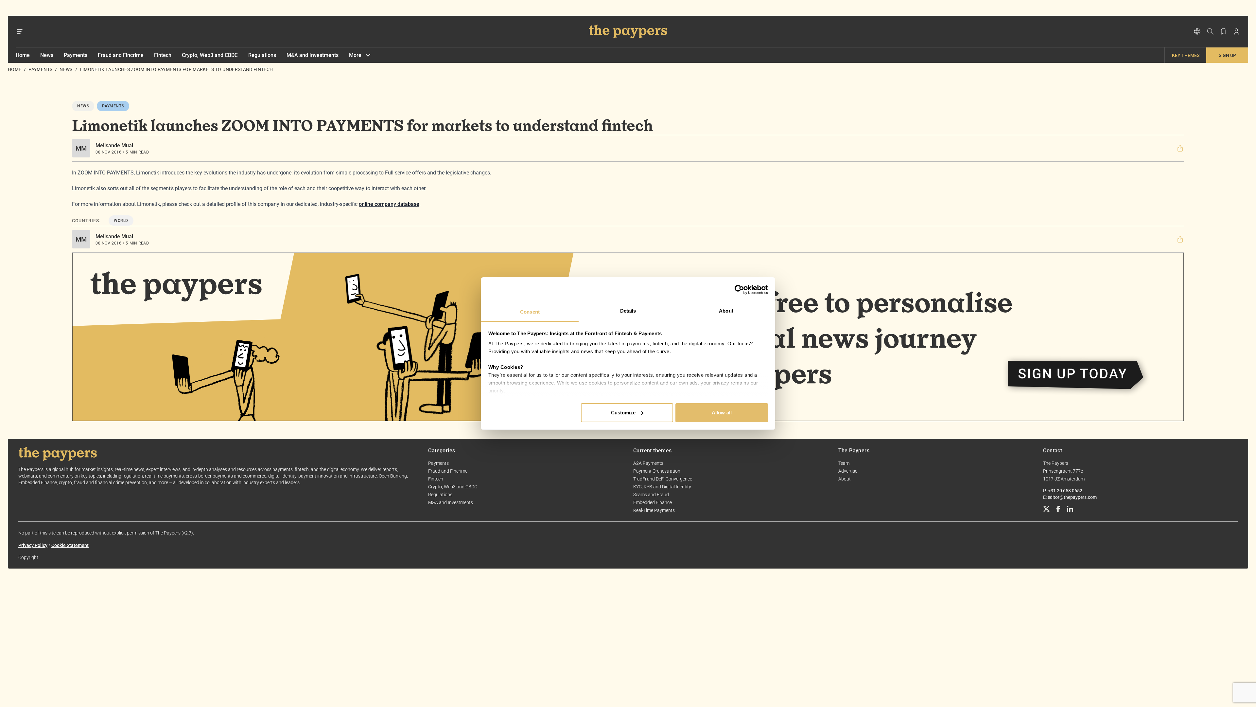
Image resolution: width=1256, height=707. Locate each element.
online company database (389, 204)
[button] (1180, 148)
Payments (75, 55)
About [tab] (726, 311)
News (46, 55)
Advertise (847, 471)
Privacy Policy (32, 545)
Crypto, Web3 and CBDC (210, 55)
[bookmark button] (1223, 31)
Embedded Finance (652, 502)
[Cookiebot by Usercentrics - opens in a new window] (739, 290)
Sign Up (1227, 55)
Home (23, 55)
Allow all (722, 412)
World (121, 220)
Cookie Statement (70, 545)
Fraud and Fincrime (121, 55)
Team (843, 463)
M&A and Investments (313, 55)
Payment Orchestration (656, 471)
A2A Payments (648, 463)
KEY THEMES (1185, 55)
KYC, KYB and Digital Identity (662, 486)
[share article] (1180, 148)
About (844, 478)
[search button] (1210, 31)
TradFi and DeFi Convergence (662, 478)
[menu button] (20, 31)
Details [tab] (628, 311)
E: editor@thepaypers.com (1070, 497)
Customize (623, 412)
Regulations (262, 55)
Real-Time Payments (654, 510)
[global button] (1197, 31)
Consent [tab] (530, 312)
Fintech (162, 55)
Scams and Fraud (651, 494)
